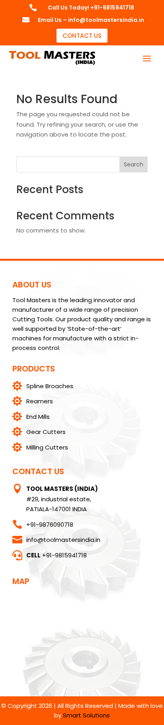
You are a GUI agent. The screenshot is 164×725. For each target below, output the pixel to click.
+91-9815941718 (56, 555)
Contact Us (82, 35)
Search (133, 164)
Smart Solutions (86, 715)
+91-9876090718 (49, 524)
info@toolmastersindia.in (63, 539)
